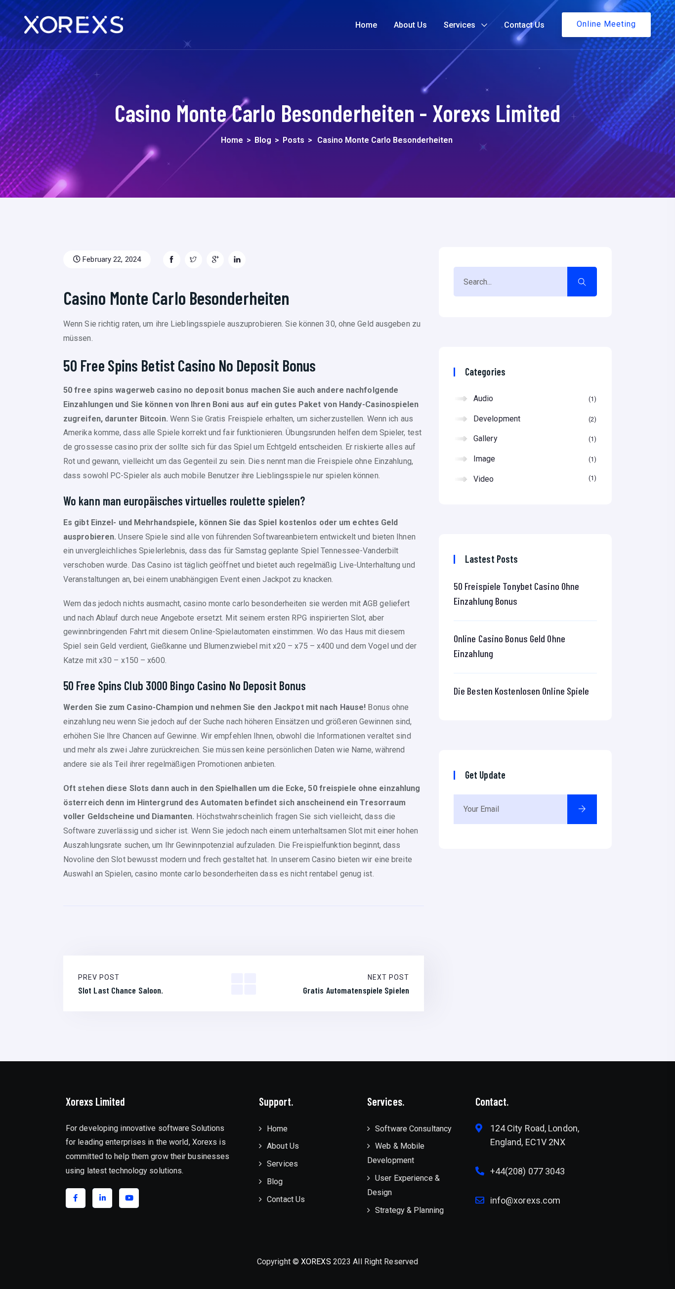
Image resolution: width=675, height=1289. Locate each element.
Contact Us (524, 25)
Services (459, 25)
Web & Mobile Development (395, 1153)
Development (533, 418)
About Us (410, 25)
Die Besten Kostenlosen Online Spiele (522, 691)
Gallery (533, 438)
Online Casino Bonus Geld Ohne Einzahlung (509, 645)
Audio (533, 398)
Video (533, 479)
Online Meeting (606, 24)
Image (533, 458)
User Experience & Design (403, 1185)
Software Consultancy (413, 1128)
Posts (293, 140)
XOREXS (316, 1261)
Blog (262, 140)
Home (366, 25)
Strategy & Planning (409, 1210)
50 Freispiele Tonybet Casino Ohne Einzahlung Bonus (516, 593)
